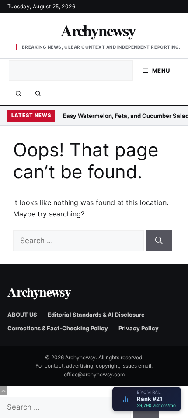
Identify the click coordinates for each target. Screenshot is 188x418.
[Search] (159, 241)
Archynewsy (98, 30)
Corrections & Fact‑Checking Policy (57, 328)
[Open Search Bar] (18, 93)
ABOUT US (22, 314)
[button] (38, 93)
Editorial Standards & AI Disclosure (96, 314)
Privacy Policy (138, 328)
